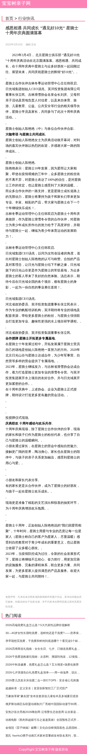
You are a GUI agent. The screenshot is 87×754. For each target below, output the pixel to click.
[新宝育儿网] (15, 4)
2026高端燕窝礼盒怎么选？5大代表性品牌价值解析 (37, 625)
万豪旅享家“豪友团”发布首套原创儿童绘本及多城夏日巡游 (41, 696)
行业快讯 (26, 18)
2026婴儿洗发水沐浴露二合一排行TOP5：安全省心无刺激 (42, 680)
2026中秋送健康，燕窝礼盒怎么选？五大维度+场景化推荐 (42, 664)
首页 (9, 18)
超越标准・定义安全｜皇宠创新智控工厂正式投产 (36, 688)
